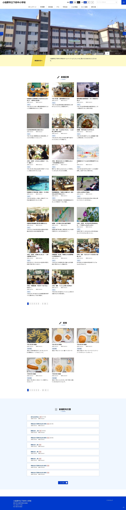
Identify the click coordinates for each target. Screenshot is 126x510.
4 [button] (34, 303)
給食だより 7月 (35, 430)
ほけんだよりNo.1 (35, 417)
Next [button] (124, 33)
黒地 (79, 2)
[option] (63, 32)
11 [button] (45, 390)
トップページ (33, 7)
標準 (85, 2)
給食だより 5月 (35, 458)
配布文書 (93, 7)
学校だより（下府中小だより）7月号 (39, 423)
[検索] (116, 2)
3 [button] (119, 53)
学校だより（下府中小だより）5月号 (39, 465)
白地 (75, 2)
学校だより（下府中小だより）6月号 (39, 437)
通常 (71, 2)
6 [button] (38, 303)
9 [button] (42, 303)
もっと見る (62, 482)
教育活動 (50, 7)
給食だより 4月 (35, 451)
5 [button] (36, 303)
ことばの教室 (74, 7)
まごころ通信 (84, 7)
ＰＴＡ (58, 7)
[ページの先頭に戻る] (123, 507)
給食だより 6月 (35, 444)
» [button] (47, 303)
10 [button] (45, 303)
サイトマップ (110, 500)
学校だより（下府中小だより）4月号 (39, 472)
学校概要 (42, 7)
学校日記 (65, 7)
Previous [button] (1, 33)
